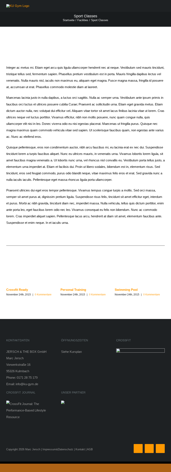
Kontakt (80, 449)
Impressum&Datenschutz (58, 449)
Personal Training (73, 289)
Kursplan (76, 351)
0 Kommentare (43, 294)
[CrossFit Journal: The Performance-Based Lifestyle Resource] (30, 404)
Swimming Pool (126, 289)
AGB (90, 449)
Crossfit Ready (17, 289)
